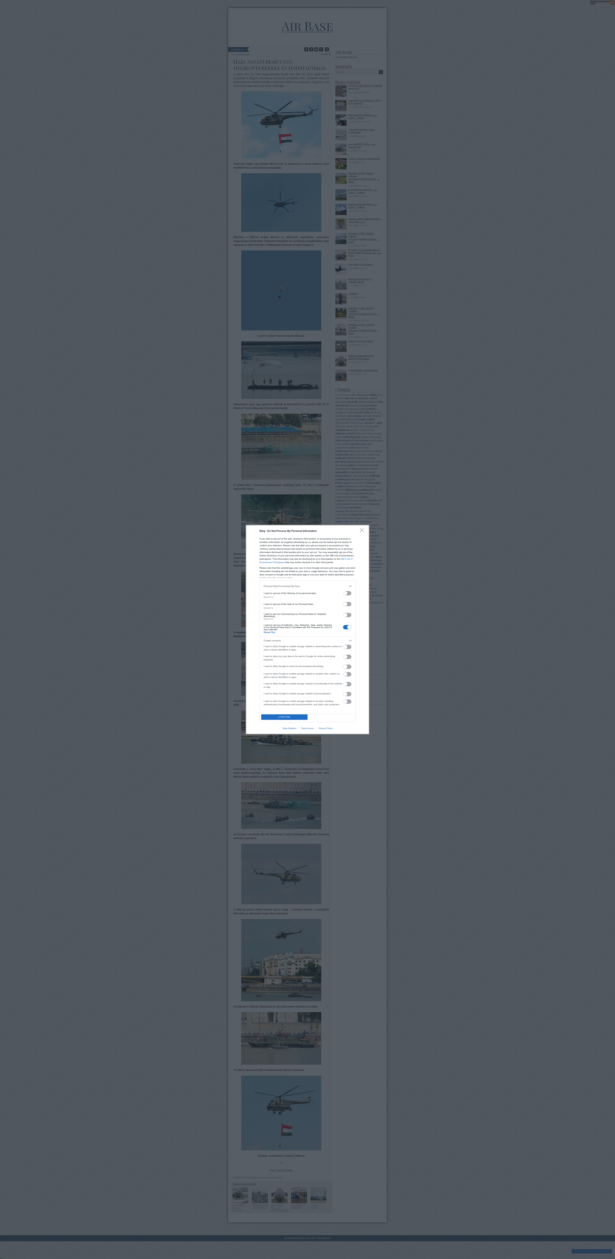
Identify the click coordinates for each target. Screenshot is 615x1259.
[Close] (363, 531)
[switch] (347, 593)
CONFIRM (284, 717)
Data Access (307, 728)
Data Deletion (289, 728)
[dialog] (307, 629)
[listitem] (307, 586)
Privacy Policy (326, 728)
